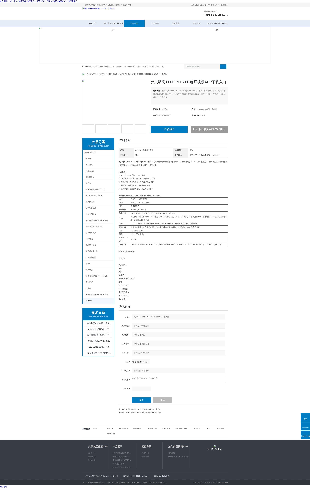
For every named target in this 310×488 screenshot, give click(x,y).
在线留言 (202, 5)
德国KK (88, 158)
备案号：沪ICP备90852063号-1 (155, 482)
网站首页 (93, 23)
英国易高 (89, 165)
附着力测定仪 (91, 214)
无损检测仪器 (112, 74)
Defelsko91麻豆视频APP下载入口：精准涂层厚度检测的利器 (99, 329)
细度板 (88, 183)
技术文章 (176, 23)
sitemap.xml (223, 482)
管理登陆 (214, 482)
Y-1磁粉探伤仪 (118, 464)
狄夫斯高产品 (91, 233)
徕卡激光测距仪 (181, 429)
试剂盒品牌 (111, 434)
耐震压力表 (152, 429)
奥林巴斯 (89, 282)
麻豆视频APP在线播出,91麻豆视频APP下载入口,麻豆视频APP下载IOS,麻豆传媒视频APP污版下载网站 (38, 1)
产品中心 (134, 23)
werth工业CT (138, 429)
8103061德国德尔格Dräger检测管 (122, 467)
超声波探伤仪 (91, 257)
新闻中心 (155, 23)
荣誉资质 (145, 456)
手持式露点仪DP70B (121, 456)
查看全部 (88, 301)
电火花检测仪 (91, 245)
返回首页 (194, 5)
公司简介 (91, 453)
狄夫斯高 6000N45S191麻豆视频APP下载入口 (143, 409)
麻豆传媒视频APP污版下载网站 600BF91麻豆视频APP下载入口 (122, 460)
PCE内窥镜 (166, 429)
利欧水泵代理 (123, 429)
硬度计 (88, 264)
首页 (95, 74)
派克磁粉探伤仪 (92, 251)
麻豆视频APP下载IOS (94, 196)
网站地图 (3, 487)
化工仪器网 (205, 482)
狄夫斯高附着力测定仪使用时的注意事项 (99, 335)
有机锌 (207, 429)
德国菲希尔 (90, 177)
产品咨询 (169, 129)
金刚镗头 (110, 429)
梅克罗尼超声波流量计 (94, 226)
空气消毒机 (196, 429)
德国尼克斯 (90, 171)
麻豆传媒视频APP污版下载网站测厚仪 (100, 294)
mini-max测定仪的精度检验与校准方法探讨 (99, 347)
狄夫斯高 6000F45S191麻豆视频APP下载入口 (143, 412)
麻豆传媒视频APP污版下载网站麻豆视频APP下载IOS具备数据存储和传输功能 (99, 341)
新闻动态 (91, 456)
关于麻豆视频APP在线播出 (113, 24)
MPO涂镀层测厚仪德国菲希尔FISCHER (122, 453)
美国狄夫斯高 (125, 74)
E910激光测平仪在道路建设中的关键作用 (99, 353)
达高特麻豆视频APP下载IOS (96, 276)
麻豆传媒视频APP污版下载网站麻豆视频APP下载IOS (100, 220)
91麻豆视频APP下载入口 (95, 189)
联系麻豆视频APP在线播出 (217, 5)
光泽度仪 (89, 239)
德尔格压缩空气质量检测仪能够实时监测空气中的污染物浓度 (99, 323)
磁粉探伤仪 (90, 202)
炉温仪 (88, 288)
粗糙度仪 (89, 270)
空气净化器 (219, 429)
